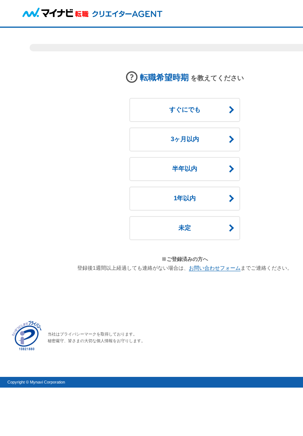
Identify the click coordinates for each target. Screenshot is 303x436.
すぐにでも (185, 109)
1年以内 (185, 198)
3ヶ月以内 (185, 139)
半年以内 (184, 168)
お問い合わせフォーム (215, 268)
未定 (184, 227)
